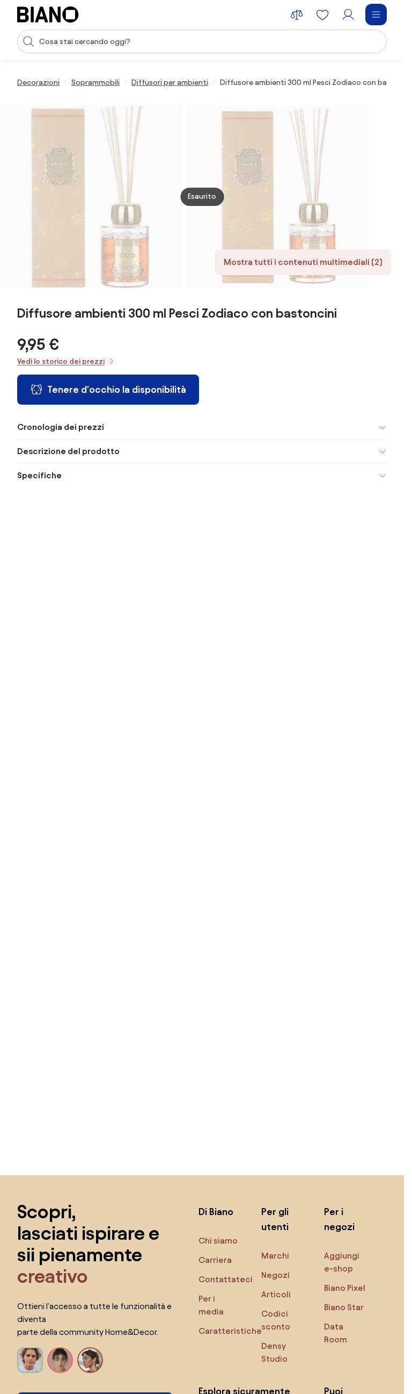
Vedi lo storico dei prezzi (61, 361)
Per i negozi (339, 1219)
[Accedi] (348, 14)
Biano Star (344, 1307)
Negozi (275, 1275)
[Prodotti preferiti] (322, 14)
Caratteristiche (230, 1330)
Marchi (275, 1255)
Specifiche (39, 475)
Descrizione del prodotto (68, 451)
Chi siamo (218, 1240)
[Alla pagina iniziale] (48, 14)
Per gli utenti (275, 1219)
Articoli (276, 1294)
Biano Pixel (344, 1287)
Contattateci (225, 1279)
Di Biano (215, 1211)
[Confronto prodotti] (296, 14)
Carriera (215, 1259)
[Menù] (376, 14)
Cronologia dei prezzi (60, 427)
